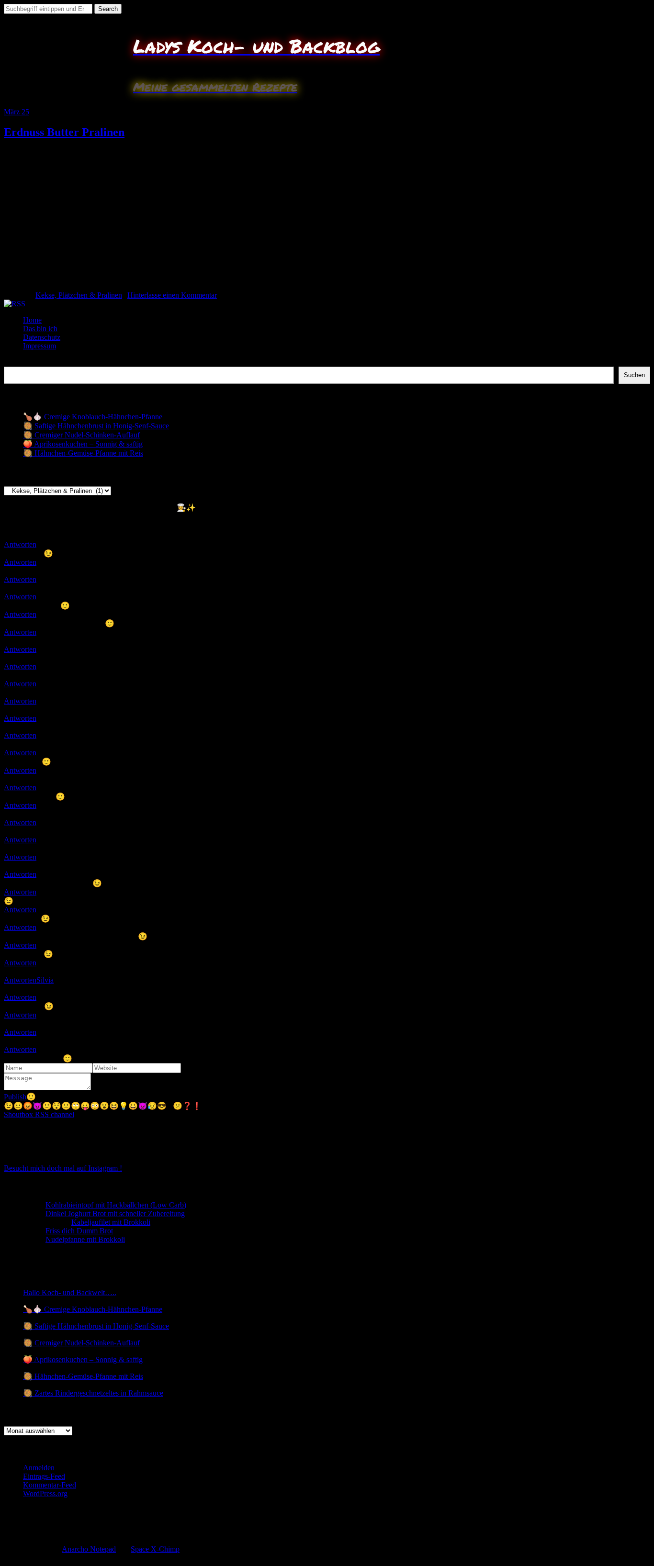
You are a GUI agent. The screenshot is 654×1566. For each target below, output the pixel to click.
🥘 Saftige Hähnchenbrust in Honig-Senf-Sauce (96, 426)
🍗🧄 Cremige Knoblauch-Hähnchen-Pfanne (92, 417)
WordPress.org (45, 1493)
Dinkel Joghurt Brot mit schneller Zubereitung (115, 1213)
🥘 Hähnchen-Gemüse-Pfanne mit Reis (83, 453)
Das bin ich (40, 328)
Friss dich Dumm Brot (79, 1231)
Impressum (39, 346)
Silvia (45, 980)
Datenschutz (41, 337)
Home (32, 320)
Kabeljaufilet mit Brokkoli (110, 1222)
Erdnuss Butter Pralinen (64, 132)
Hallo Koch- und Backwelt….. (69, 1292)
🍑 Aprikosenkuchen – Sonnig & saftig (83, 444)
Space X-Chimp (155, 1549)
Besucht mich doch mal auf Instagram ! (63, 1168)
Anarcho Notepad (89, 1549)
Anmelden (39, 1468)
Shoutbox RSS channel (39, 1114)
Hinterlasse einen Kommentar (172, 295)
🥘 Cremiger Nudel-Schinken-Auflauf (81, 435)
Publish (15, 1097)
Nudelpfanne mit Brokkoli (85, 1239)
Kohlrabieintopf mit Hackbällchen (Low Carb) (115, 1205)
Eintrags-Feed (44, 1476)
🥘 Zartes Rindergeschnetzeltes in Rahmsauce (93, 1393)
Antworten (20, 544)
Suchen (15, 362)
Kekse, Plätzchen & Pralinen (78, 295)
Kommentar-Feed (49, 1485)
